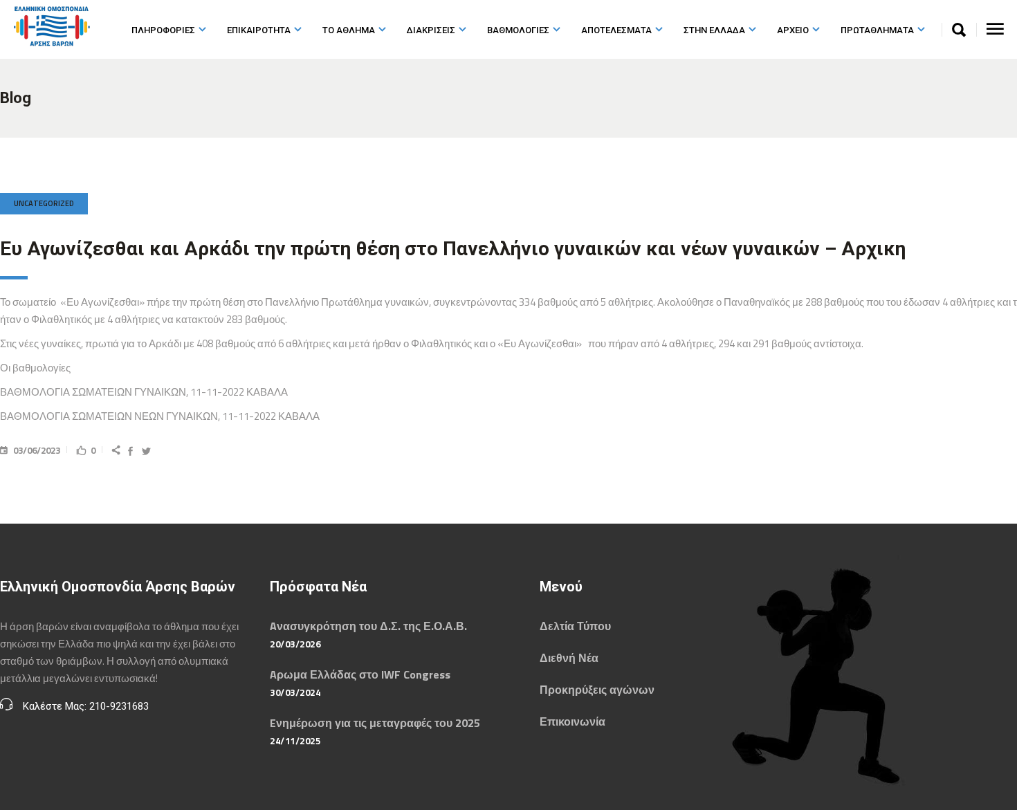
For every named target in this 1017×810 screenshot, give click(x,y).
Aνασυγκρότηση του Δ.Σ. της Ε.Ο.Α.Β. (368, 626)
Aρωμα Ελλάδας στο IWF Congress (360, 674)
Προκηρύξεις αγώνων (597, 689)
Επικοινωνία (572, 721)
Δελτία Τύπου (575, 626)
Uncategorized (44, 203)
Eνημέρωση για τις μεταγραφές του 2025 (375, 723)
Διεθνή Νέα (569, 658)
